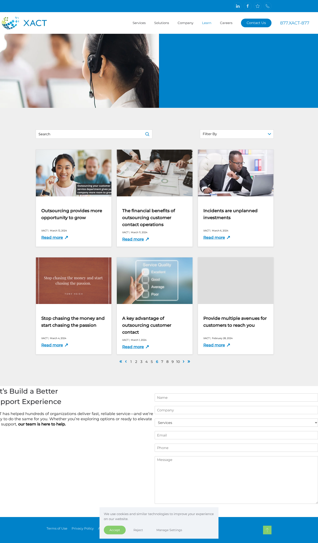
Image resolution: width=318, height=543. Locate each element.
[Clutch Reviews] (258, 6)
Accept (114, 530)
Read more (52, 237)
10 (178, 362)
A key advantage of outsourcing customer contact (146, 325)
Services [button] (139, 23)
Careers (226, 23)
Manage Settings (169, 530)
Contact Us (256, 23)
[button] (267, 530)
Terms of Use (57, 528)
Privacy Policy (83, 528)
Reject (138, 530)
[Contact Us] (267, 6)
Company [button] (185, 23)
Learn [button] (206, 23)
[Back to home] (28, 23)
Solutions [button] (161, 23)
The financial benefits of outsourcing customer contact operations (148, 217)
